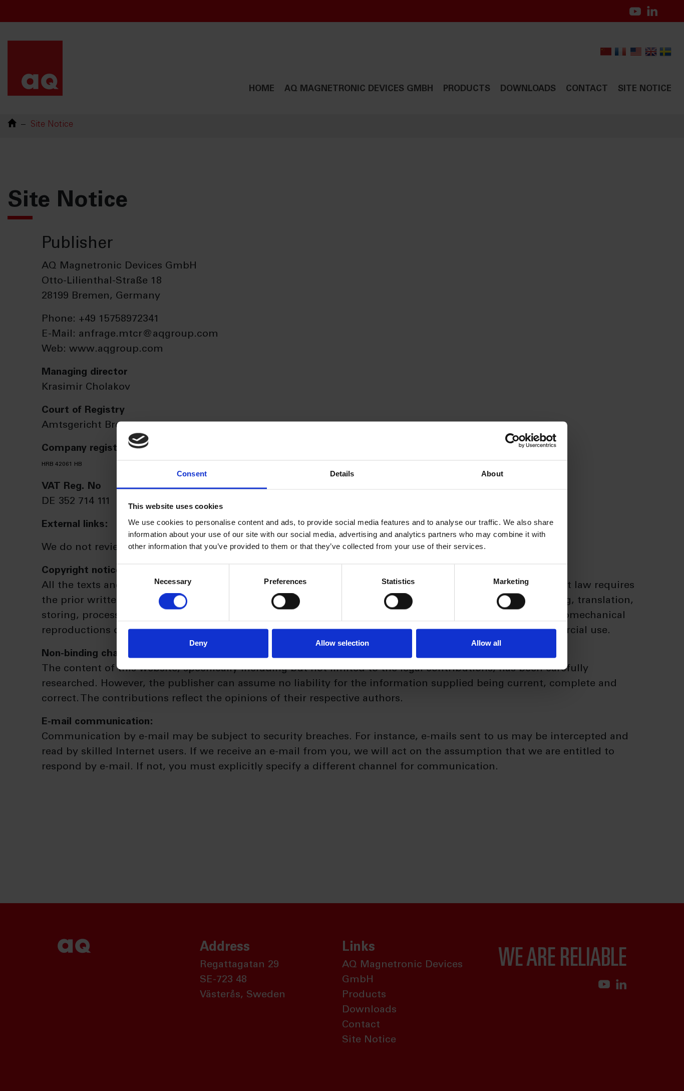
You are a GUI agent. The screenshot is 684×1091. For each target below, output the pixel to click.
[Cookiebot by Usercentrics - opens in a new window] (512, 440)
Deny (198, 643)
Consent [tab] (192, 473)
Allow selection (342, 643)
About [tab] (492, 473)
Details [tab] (342, 473)
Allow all (486, 643)
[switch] (285, 602)
